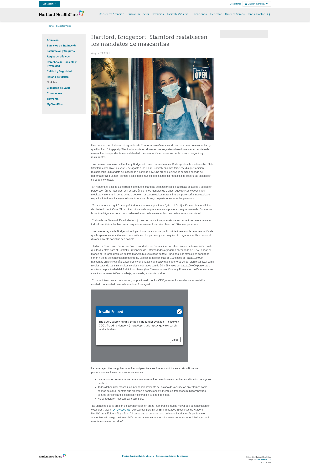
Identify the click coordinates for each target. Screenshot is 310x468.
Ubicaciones (199, 14)
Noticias (52, 82)
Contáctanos (235, 4)
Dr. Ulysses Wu (121, 409)
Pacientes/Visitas (177, 14)
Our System (49, 4)
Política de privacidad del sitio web (138, 456)
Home (51, 26)
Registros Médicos (58, 56)
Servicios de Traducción (62, 45)
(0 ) (265, 4)
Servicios (158, 14)
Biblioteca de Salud (59, 87)
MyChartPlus (55, 104)
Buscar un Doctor (138, 14)
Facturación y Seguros (61, 51)
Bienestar (216, 14)
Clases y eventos (255, 4)
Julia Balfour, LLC (263, 460)
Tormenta (52, 98)
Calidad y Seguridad (59, 71)
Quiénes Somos (235, 14)
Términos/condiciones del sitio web (172, 456)
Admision (53, 40)
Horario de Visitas (58, 77)
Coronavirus (54, 93)
